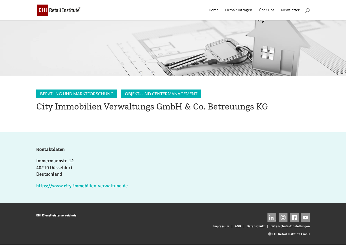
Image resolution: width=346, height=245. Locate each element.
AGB (238, 226)
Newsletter (290, 10)
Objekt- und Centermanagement (161, 94)
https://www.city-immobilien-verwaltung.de (82, 186)
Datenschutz (256, 226)
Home (214, 10)
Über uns (267, 10)
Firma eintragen (238, 10)
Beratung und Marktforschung (76, 94)
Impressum (221, 226)
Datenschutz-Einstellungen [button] (290, 226)
